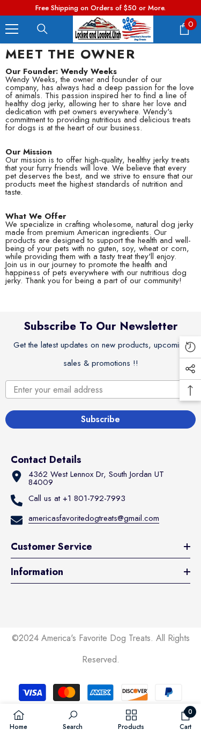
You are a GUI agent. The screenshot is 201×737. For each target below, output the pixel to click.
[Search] (42, 29)
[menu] (11, 29)
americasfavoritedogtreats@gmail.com (93, 518)
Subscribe (100, 419)
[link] (73, 720)
